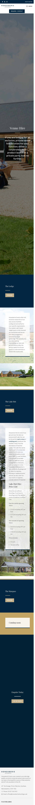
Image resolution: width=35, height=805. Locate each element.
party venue (21, 439)
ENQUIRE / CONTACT (17, 11)
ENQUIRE (9, 295)
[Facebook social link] (2, 2)
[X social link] (5, 2)
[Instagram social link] (7, 2)
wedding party (13, 441)
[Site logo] (7, 6)
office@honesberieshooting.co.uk (17, 794)
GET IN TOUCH (17, 701)
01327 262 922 (28, 1)
